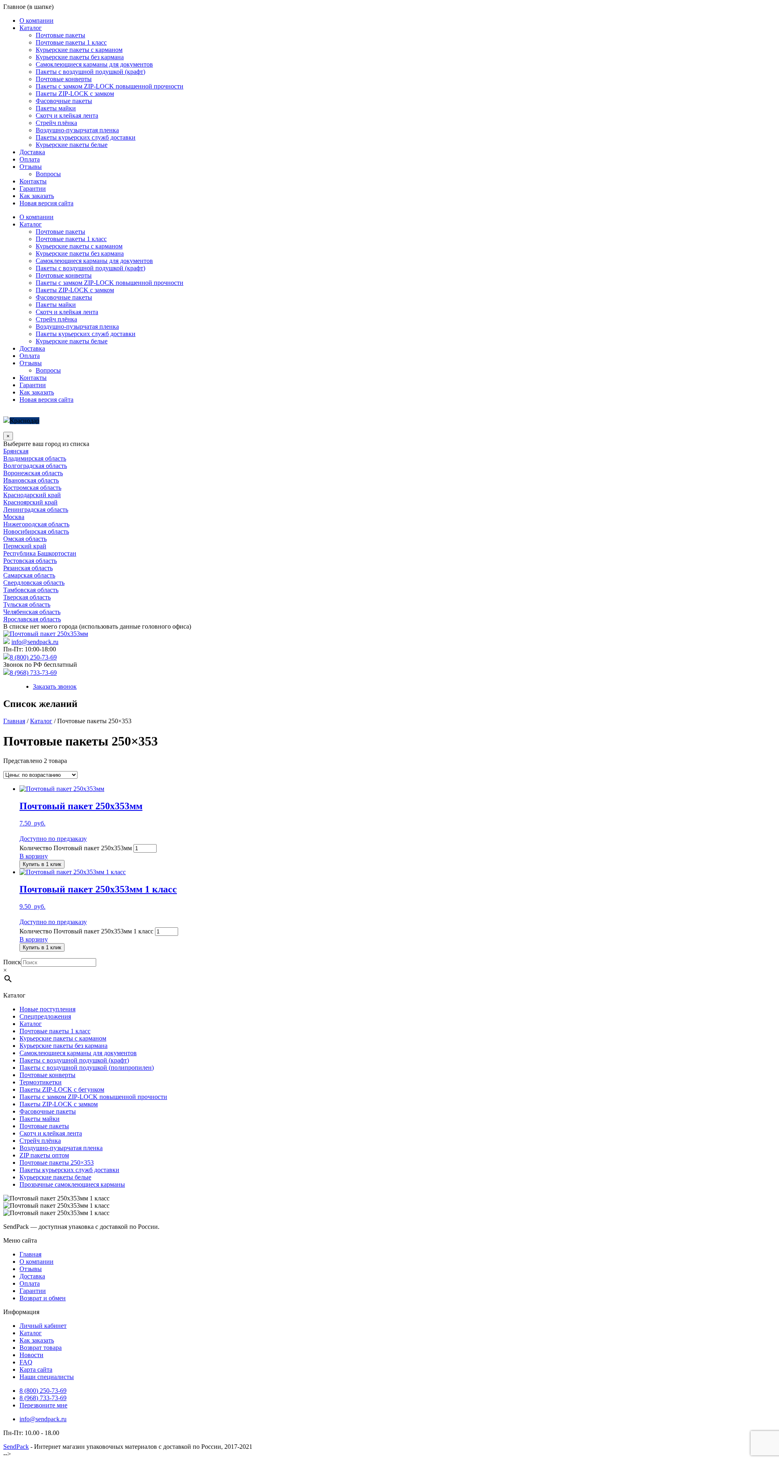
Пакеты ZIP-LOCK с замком (75, 93)
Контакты (33, 181)
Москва (13, 516)
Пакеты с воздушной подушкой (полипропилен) (86, 1067)
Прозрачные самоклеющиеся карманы (72, 1184)
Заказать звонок (55, 686)
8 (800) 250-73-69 (33, 657)
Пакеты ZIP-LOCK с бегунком (61, 1089)
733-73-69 (43, 1397)
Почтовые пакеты (60, 35)
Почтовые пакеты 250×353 (56, 1162)
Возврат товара (40, 1347)
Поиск (12, 962)
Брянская (15, 451)
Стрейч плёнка (56, 122)
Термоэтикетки (40, 1082)
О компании (36, 20)
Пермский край (24, 546)
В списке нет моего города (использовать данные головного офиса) (97, 626)
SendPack (16, 1446)
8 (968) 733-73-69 (33, 672)
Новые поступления (47, 1009)
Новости (31, 1354)
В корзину (33, 856)
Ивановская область (31, 480)
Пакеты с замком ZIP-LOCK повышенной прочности (109, 86)
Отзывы (30, 166)
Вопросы (48, 173)
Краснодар (24, 420)
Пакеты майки (56, 108)
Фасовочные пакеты (64, 100)
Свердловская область (34, 582)
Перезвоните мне (43, 1405)
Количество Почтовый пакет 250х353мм (75, 848)
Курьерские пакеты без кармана (80, 57)
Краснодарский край (32, 494)
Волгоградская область (35, 465)
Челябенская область (31, 611)
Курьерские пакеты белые (72, 144)
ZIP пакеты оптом (44, 1155)
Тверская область (27, 597)
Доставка (32, 152)
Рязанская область (28, 568)
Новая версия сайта (46, 203)
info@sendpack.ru (34, 641)
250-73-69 (43, 1390)
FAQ (25, 1362)
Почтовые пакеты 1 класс (71, 42)
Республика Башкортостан (39, 553)
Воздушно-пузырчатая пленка (77, 130)
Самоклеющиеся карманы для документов (94, 64)
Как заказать (36, 195)
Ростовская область (30, 560)
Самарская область (29, 575)
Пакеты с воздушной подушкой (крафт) (90, 71)
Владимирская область (34, 458)
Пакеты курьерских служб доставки (86, 137)
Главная (14, 721)
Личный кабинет (43, 1325)
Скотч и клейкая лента (67, 115)
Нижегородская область (36, 524)
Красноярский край (30, 502)
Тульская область (26, 604)
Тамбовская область (30, 589)
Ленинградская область (35, 509)
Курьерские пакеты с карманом (79, 49)
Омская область (25, 538)
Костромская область (32, 487)
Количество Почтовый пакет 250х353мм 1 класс (86, 931)
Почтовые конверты (64, 78)
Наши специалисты (46, 1376)
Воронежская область (33, 473)
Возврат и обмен (42, 1298)
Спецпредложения (45, 1016)
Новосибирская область (36, 531)
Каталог (30, 27)
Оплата (29, 159)
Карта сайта (35, 1369)
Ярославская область (32, 619)
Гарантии (32, 188)
